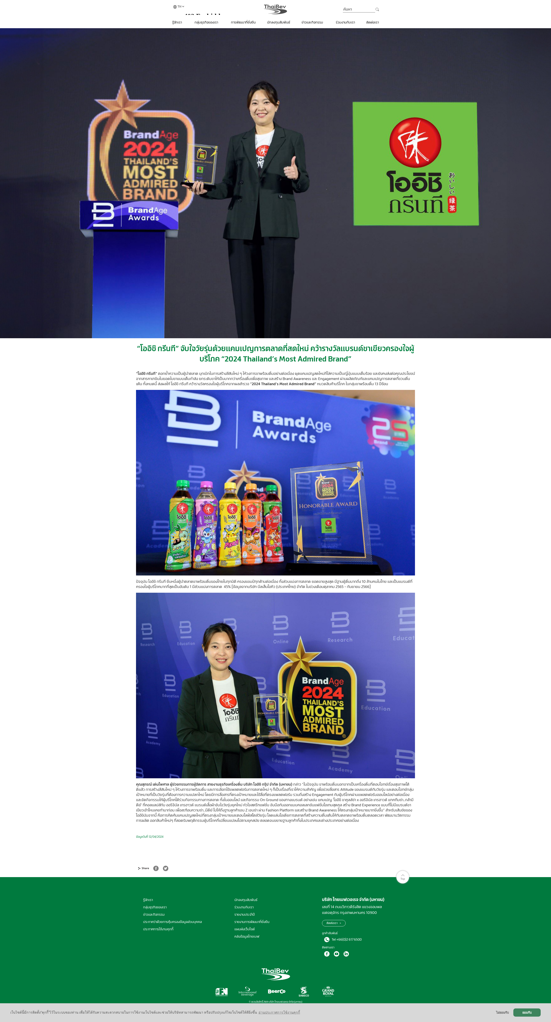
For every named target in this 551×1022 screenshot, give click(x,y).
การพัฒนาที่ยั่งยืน (243, 22)
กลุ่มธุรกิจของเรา (207, 22)
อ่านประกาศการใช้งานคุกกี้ (279, 1012)
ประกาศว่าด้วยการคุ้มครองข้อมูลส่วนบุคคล (172, 921)
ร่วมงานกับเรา (345, 22)
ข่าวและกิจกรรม (313, 22)
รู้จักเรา (177, 22)
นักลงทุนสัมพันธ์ (278, 22)
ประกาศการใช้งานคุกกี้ (158, 929)
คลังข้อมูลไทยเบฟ (246, 936)
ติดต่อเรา (372, 22)
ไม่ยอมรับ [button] (502, 1012)
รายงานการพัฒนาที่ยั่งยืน (251, 921)
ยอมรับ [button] (527, 1012)
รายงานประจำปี (244, 914)
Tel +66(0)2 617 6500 (347, 939)
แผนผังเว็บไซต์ (244, 929)
